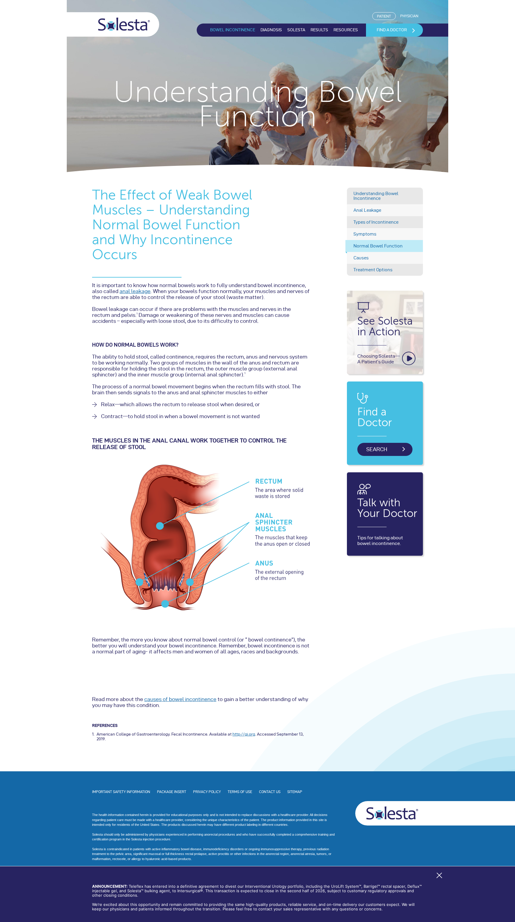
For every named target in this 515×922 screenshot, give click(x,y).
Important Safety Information (121, 792)
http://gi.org (243, 734)
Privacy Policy (207, 792)
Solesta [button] (296, 30)
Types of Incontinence (375, 222)
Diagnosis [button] (271, 30)
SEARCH (376, 449)
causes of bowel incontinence (180, 699)
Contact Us (269, 792)
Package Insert (171, 792)
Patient (386, 16)
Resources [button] (345, 30)
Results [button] (319, 30)
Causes (361, 258)
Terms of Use (240, 792)
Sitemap (294, 792)
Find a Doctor (392, 30)
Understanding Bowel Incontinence (375, 196)
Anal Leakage (367, 210)
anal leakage (135, 291)
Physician (409, 16)
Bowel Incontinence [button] (232, 30)
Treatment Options (373, 269)
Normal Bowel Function (378, 246)
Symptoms (364, 234)
